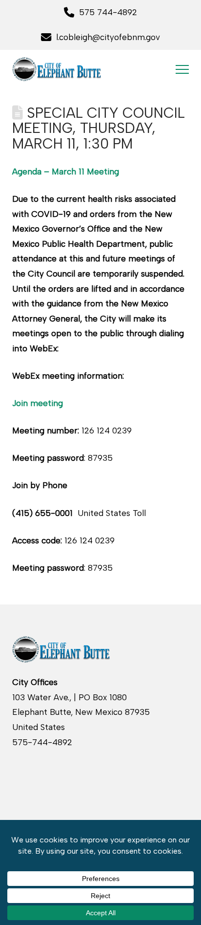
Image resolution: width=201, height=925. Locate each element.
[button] (182, 69)
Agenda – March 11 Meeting (65, 171)
